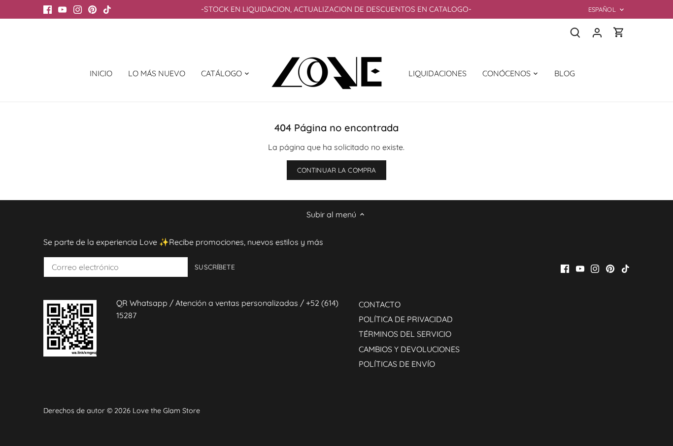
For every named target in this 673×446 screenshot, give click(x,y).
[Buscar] (575, 32)
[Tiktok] (107, 9)
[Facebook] (47, 9)
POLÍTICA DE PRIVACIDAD (406, 319)
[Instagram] (77, 9)
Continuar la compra (336, 170)
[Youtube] (62, 9)
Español (602, 9)
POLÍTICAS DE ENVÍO (397, 364)
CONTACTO (380, 304)
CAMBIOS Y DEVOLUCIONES (409, 349)
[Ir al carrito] (619, 32)
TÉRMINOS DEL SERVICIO (405, 334)
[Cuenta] (597, 32)
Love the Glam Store (166, 410)
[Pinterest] (92, 9)
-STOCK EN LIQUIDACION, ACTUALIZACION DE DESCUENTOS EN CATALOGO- (336, 9)
